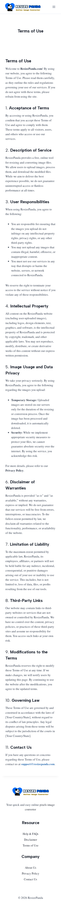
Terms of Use (30, 845)
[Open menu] (54, 6)
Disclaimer (30, 840)
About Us (30, 868)
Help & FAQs (30, 834)
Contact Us (30, 879)
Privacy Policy (30, 873)
